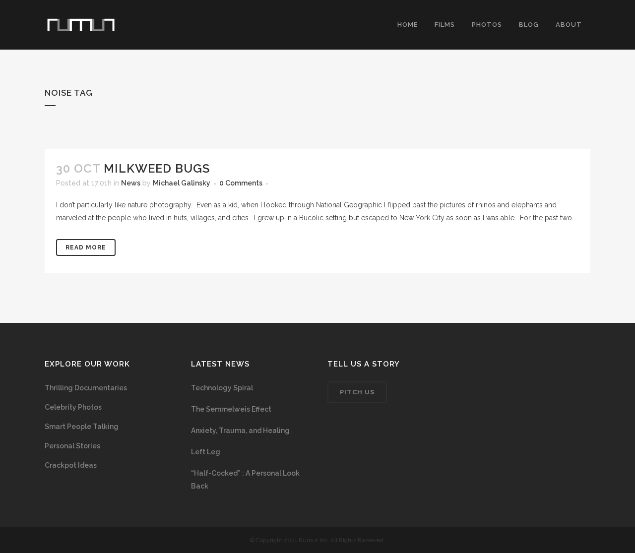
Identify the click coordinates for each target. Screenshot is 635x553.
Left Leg (205, 452)
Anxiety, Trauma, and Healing (240, 430)
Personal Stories (72, 446)
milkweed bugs (157, 168)
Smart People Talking (82, 426)
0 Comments (240, 183)
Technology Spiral (222, 388)
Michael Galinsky (181, 183)
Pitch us (357, 392)
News (130, 183)
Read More (85, 247)
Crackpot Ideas (71, 465)
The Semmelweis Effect (231, 409)
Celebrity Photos (73, 407)
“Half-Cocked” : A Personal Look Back (245, 479)
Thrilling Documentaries (86, 388)
